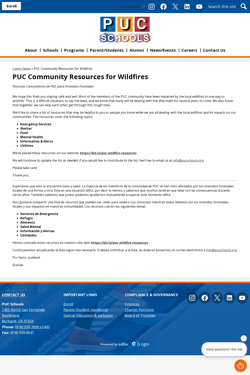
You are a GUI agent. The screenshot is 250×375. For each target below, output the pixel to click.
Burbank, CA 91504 (23, 315)
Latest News (21, 68)
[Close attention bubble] (244, 339)
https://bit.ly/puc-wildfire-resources (108, 153)
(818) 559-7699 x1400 (32, 327)
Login (144, 344)
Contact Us (13, 294)
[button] (31, 50)
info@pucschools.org (188, 160)
